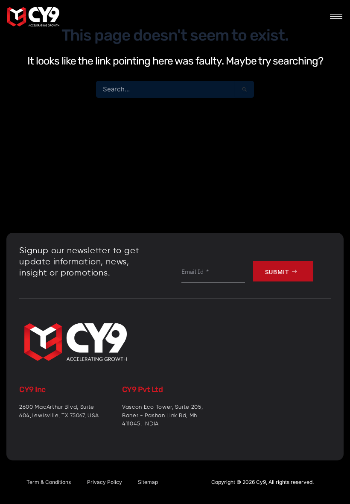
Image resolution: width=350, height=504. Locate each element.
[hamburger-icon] (336, 16)
